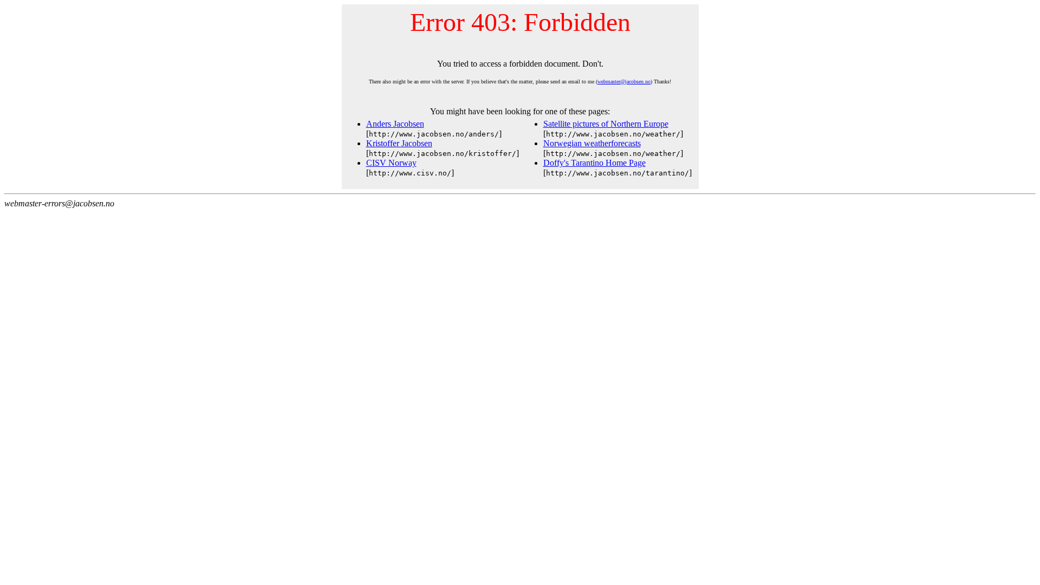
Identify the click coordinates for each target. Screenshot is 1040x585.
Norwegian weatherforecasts (592, 143)
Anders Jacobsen (395, 123)
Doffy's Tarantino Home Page (594, 162)
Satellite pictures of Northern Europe (605, 123)
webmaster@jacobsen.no (624, 81)
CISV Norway (391, 162)
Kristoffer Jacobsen (399, 143)
